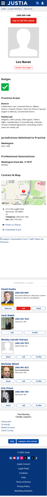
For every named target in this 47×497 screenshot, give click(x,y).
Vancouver (28, 9)
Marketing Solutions (23, 491)
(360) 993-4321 (22, 367)
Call (23, 308)
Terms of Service (23, 482)
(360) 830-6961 (22, 292)
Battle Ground (7, 427)
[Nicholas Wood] (7, 372)
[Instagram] (21, 457)
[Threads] (25, 457)
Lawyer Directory (15, 9)
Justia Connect (23, 464)
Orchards (5, 424)
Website (8, 308)
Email (38, 308)
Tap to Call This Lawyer (23, 20)
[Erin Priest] (7, 396)
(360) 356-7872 (22, 343)
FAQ (12, 441)
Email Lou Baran (13, 224)
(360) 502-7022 (22, 319)
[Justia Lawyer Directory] (36, 457)
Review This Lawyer (24, 67)
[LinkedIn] (10, 457)
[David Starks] (7, 297)
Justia (3, 9)
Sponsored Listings (23, 283)
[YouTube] (14, 457)
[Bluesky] (28, 457)
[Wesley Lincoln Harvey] (7, 348)
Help (23, 477)
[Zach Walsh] (7, 323)
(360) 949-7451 (22, 391)
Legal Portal (23, 469)
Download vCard (13, 229)
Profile (35, 332)
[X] (32, 457)
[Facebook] (18, 457)
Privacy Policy (23, 486)
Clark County (7, 430)
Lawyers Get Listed (27, 441)
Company (23, 473)
